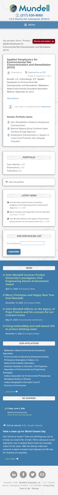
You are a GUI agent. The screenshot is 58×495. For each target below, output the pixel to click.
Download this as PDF (37, 72)
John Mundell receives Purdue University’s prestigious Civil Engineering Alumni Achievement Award (29, 205)
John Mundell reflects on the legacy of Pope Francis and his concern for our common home (30, 312)
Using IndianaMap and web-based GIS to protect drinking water (30, 328)
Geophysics (45, 106)
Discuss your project (42, 41)
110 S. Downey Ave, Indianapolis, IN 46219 (29, 18)
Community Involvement (31, 319)
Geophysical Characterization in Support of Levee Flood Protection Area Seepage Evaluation (30, 138)
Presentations (13, 167)
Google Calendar (35, 425)
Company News (28, 288)
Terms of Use (24, 488)
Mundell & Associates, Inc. (30, 482)
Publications (12, 170)
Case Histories (13, 164)
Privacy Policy (48, 485)
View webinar (13, 98)
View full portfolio (16, 181)
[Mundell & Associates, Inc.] (28, 8)
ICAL (24, 425)
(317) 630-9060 (31, 15)
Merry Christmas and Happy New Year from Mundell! (30, 212)
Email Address (13, 243)
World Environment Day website (19, 415)
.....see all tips (9, 458)
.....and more (9, 391)
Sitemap (35, 488)
